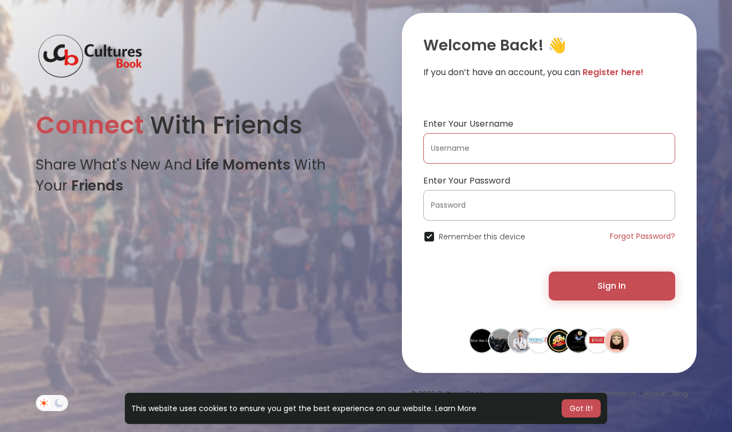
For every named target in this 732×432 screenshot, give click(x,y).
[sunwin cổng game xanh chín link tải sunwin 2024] (559, 340)
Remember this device (482, 236)
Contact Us (618, 394)
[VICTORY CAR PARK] (597, 340)
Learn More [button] (455, 408)
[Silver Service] (482, 340)
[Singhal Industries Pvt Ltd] (539, 340)
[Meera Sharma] (617, 340)
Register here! (613, 72)
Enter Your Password (466, 180)
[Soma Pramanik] (578, 340)
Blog (680, 394)
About (654, 394)
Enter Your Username (468, 124)
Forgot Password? (642, 236)
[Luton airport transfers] (501, 340)
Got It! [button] (581, 408)
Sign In (611, 286)
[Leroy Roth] (520, 340)
